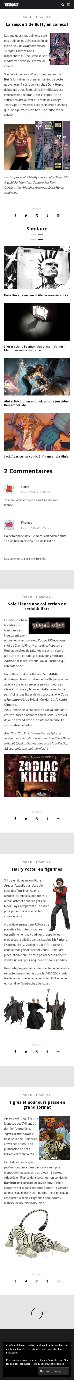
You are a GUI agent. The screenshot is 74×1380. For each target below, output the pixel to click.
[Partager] (15, 215)
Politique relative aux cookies (48, 1363)
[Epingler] (37, 215)
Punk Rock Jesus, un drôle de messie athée (36, 295)
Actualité (27, 17)
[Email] (58, 215)
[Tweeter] (25, 215)
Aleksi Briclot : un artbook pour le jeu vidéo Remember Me (36, 403)
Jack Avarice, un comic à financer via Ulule (36, 456)
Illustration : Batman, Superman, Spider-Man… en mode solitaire (34, 348)
